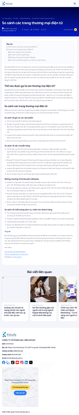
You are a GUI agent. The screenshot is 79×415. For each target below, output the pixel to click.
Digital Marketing (25, 18)
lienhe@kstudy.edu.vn (15, 358)
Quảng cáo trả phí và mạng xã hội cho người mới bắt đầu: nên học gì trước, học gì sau (14, 311)
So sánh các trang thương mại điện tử (20, 49)
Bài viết (16, 18)
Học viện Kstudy (7, 18)
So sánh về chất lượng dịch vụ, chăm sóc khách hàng (28, 60)
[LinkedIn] (26, 362)
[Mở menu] (74, 3)
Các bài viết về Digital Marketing (15, 252)
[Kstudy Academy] (7, 3)
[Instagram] (21, 362)
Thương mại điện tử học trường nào (16, 254)
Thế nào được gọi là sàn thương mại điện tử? (22, 47)
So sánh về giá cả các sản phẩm (20, 52)
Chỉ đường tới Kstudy (20, 387)
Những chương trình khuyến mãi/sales (22, 57)
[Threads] (31, 362)
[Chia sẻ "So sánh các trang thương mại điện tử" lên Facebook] (75, 29)
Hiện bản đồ (20, 393)
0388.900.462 (18, 351)
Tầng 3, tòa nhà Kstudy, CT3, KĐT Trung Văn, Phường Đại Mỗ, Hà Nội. (32, 347)
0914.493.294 (16, 355)
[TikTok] (12, 362)
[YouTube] (17, 362)
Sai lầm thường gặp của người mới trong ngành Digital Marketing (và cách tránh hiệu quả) (43, 311)
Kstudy (15, 235)
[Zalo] (8, 362)
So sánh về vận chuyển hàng (19, 55)
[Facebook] (3, 362)
